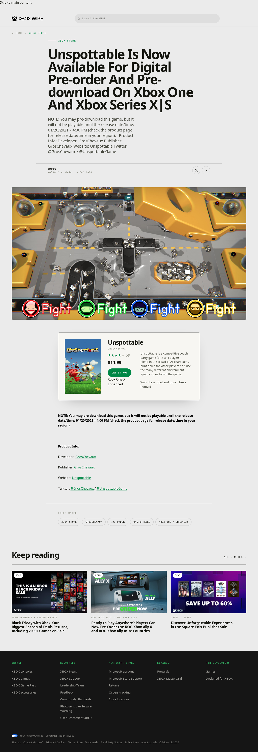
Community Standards (75, 699)
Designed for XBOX (219, 678)
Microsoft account (121, 671)
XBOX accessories (24, 692)
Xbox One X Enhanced (173, 521)
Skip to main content (16, 2)
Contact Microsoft (33, 742)
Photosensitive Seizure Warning (76, 708)
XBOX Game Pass (24, 685)
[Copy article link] (206, 170)
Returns (114, 685)
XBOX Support (70, 678)
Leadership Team (72, 685)
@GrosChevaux (82, 488)
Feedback (66, 692)
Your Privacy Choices (31, 735)
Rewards (163, 671)
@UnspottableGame (112, 488)
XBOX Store (69, 521)
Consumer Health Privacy (60, 735)
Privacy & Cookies (56, 742)
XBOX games (21, 678)
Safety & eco (132, 742)
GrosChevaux (85, 457)
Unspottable (81, 478)
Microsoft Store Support (125, 678)
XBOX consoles (22, 671)
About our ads (149, 742)
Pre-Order (118, 521)
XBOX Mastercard (169, 678)
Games (210, 671)
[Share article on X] (196, 170)
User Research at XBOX (76, 718)
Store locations (119, 699)
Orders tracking (120, 692)
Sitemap (16, 742)
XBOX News (68, 671)
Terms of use (75, 742)
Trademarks (92, 742)
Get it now (120, 372)
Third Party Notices (111, 742)
